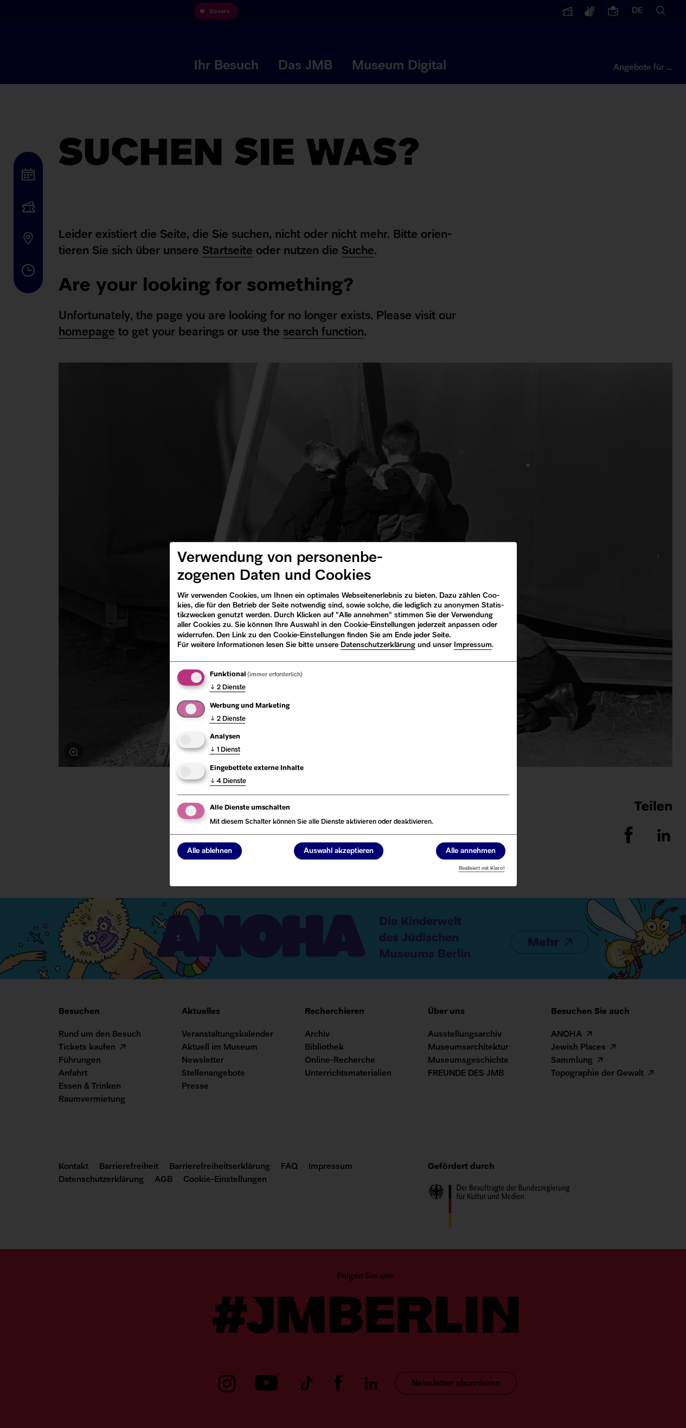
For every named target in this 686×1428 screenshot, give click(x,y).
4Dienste (228, 781)
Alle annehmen (471, 851)
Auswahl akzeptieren (339, 851)
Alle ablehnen (209, 851)
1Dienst (225, 750)
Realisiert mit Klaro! (482, 868)
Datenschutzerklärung (378, 645)
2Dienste (228, 687)
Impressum (473, 645)
